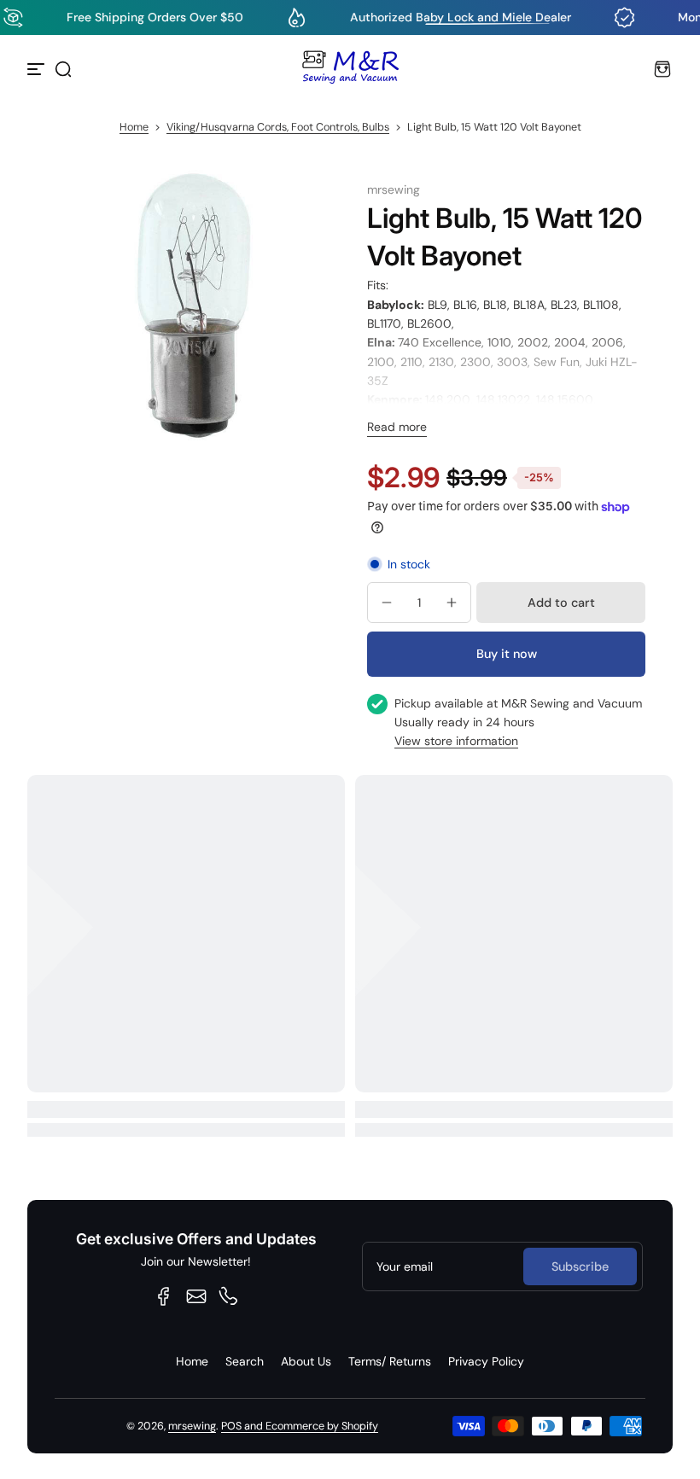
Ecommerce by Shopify (321, 1426)
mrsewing (192, 1426)
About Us (306, 1361)
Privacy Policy (486, 1361)
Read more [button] (397, 426)
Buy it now (506, 653)
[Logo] (350, 69)
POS (231, 1426)
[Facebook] (164, 1296)
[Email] (196, 1296)
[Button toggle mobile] (37, 69)
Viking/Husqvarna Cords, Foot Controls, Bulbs (277, 127)
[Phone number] (229, 1296)
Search (244, 1361)
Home (134, 127)
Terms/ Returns (389, 1361)
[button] (63, 69)
